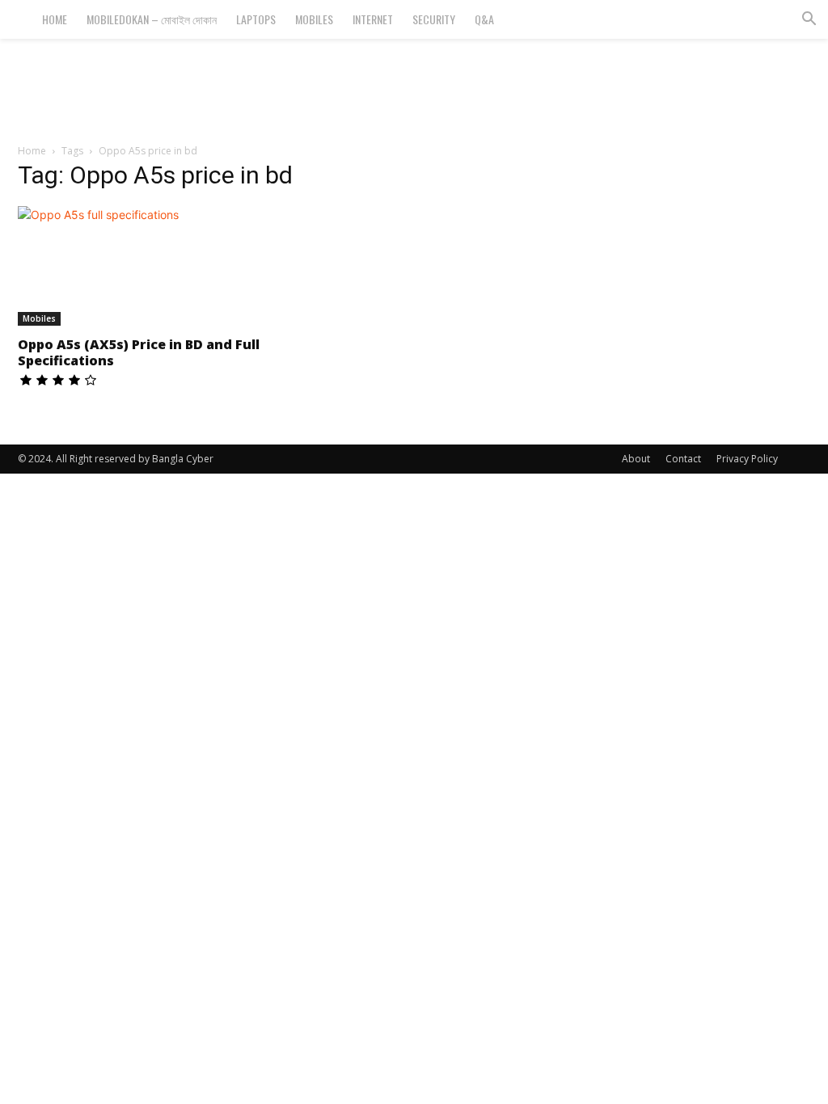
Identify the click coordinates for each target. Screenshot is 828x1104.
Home (54, 19)
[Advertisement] (414, 82)
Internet (373, 19)
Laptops (256, 19)
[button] (808, 20)
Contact (683, 459)
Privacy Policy (747, 459)
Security (433, 19)
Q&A (484, 19)
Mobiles (314, 19)
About (636, 459)
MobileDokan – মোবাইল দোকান (152, 19)
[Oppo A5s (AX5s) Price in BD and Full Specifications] (139, 266)
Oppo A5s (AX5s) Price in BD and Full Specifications (139, 352)
